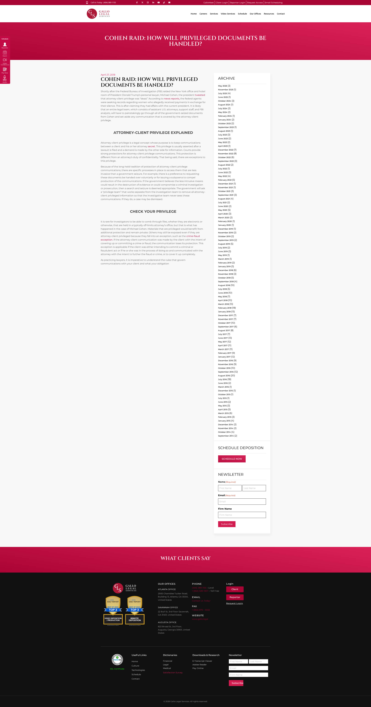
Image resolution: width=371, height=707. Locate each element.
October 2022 (224, 157)
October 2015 (224, 394)
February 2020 (225, 221)
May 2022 (222, 176)
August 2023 (224, 131)
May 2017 (222, 342)
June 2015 (223, 402)
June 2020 (223, 206)
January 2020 (224, 225)
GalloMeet (208, 2)
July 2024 (222, 108)
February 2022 (225, 180)
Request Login (234, 603)
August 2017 (224, 330)
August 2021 (224, 199)
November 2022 (225, 153)
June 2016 (223, 383)
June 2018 (223, 293)
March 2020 (223, 217)
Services (214, 13)
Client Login (222, 2)
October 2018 (224, 278)
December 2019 (225, 229)
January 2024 (224, 120)
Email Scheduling (274, 2)
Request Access (255, 2)
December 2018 (225, 270)
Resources (269, 13)
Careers (203, 13)
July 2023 (222, 135)
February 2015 (224, 417)
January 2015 (224, 421)
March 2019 (223, 259)
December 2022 (225, 150)
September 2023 (226, 127)
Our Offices (255, 13)
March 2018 (223, 304)
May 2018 (222, 296)
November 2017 (225, 319)
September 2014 (226, 436)
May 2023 (222, 142)
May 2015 (222, 406)
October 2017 (224, 323)
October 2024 (224, 101)
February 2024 (225, 116)
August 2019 (224, 244)
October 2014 (224, 432)
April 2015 (222, 409)
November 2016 (225, 364)
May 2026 (222, 86)
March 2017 (223, 349)
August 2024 (224, 104)
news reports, (172, 98)
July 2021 (222, 202)
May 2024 (222, 112)
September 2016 (226, 372)
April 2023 (223, 146)
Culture (135, 665)
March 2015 (223, 413)
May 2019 (222, 255)
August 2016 (224, 375)
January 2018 (224, 311)
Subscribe (227, 524)
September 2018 (226, 281)
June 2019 (223, 251)
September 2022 (226, 161)
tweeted (200, 95)
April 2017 (223, 345)
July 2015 (222, 398)
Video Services (228, 13)
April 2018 (223, 300)
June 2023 (223, 138)
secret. (151, 146)
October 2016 (224, 368)
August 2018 (224, 285)
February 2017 (224, 353)
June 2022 (223, 172)
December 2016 (225, 360)
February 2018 (224, 308)
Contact (281, 13)
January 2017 (224, 357)
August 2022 (224, 165)
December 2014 (225, 424)
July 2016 (222, 379)
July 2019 (222, 247)
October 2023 (224, 123)
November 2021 (225, 187)
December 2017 (225, 315)
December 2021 (225, 184)
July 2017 (222, 334)
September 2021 (225, 195)
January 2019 (224, 266)
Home (194, 13)
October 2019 (224, 236)
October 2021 (224, 191)
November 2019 (225, 232)
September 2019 (226, 240)
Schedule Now (232, 458)
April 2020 (223, 214)
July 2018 (222, 289)
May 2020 (222, 210)
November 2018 (225, 274)
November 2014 (225, 428)
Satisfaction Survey (173, 672)
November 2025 (225, 89)
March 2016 (223, 387)
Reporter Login (237, 2)
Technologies (138, 670)
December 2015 (225, 390)
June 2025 (223, 97)
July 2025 (222, 93)
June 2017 (223, 338)
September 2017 (226, 326)
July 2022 (222, 168)
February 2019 (224, 263)
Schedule (242, 13)
